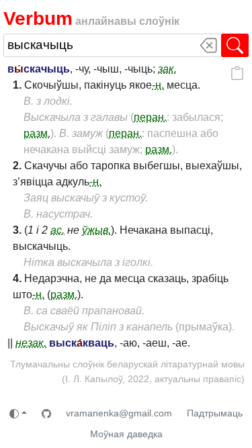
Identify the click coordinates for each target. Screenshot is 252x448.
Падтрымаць (215, 413)
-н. (158, 85)
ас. (57, 230)
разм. (37, 133)
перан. (150, 117)
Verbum (38, 18)
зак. (167, 69)
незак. (30, 343)
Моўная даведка (126, 434)
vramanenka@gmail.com (119, 413)
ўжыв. (96, 230)
